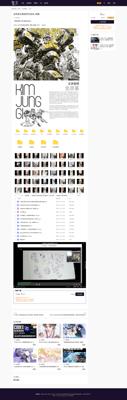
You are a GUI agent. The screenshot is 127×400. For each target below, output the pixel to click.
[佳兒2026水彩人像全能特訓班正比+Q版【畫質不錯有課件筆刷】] (49, 331)
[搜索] (104, 3)
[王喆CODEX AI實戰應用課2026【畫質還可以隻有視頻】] (24, 331)
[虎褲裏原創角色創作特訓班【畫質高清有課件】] (74, 331)
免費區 (36, 3)
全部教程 (28, 3)
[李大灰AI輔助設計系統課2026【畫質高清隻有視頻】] (74, 355)
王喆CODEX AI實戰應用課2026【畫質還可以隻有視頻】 (24, 342)
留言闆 (46, 3)
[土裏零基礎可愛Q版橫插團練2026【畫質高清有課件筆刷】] (49, 355)
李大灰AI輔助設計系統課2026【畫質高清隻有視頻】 (74, 367)
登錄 (17, 380)
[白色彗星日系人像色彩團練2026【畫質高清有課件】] (24, 355)
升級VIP (110, 17)
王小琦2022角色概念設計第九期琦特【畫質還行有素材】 (28, 315)
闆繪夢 (15, 3)
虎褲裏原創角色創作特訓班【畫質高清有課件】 (74, 342)
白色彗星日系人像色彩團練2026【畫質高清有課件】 (25, 367)
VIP (41, 3)
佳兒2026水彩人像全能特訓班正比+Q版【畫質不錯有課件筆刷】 (49, 342)
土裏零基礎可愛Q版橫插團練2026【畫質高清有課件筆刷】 (49, 367)
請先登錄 (79, 294)
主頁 (22, 3)
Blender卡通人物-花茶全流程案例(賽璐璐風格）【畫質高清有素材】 (68, 315)
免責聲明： (38, 394)
